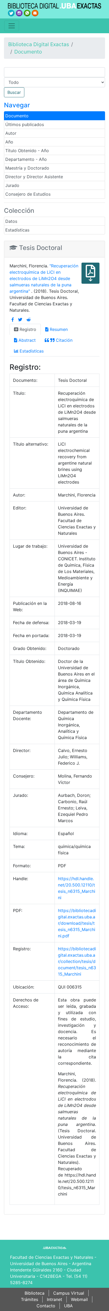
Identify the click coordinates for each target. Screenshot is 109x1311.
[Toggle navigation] (11, 26)
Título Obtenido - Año (27, 150)
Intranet (54, 1299)
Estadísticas (17, 230)
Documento (28, 52)
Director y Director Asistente (34, 176)
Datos (11, 221)
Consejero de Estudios (28, 194)
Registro (27, 329)
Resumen (58, 329)
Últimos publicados (24, 124)
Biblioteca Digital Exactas (38, 44)
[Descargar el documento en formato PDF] (90, 277)
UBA (68, 1305)
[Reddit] (28, 319)
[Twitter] (20, 319)
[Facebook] (13, 319)
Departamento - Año (26, 159)
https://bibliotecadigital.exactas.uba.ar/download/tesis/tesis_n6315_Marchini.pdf (77, 923)
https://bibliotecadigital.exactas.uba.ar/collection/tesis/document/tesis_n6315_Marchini (77, 961)
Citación (63, 340)
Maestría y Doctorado (27, 168)
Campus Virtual (68, 1293)
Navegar (17, 105)
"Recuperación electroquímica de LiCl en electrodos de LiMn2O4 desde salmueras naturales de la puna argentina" (44, 278)
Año (9, 141)
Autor (10, 133)
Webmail (79, 1299)
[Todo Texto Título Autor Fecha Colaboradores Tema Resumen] (54, 82)
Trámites (29, 1299)
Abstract (26, 340)
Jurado (12, 185)
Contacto (46, 1305)
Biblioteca (34, 1293)
